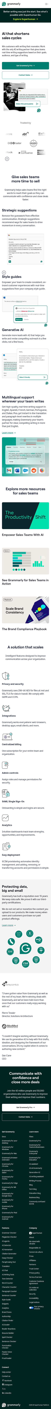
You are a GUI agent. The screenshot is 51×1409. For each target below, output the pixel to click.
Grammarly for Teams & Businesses (36, 1146)
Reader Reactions (8, 1329)
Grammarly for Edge (10, 1183)
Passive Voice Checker (7, 1353)
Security (32, 1294)
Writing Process (35, 1181)
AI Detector (6, 1245)
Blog (31, 1185)
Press (31, 1256)
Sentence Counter (9, 1295)
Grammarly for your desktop (9, 1142)
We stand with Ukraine (34, 1242)
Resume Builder (8, 1333)
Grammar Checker (9, 1233)
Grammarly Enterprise (33, 1152)
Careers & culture (36, 1252)
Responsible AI (35, 1248)
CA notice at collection (33, 1289)
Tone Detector (7, 1279)
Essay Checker (7, 1258)
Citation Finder (7, 1320)
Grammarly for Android (7, 1218)
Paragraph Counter (9, 1291)
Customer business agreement (36, 1282)
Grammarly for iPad (9, 1213)
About (31, 1237)
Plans (31, 1137)
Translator (6, 1266)
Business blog (34, 1197)
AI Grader (6, 1325)
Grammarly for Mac (9, 1153)
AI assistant (33, 1164)
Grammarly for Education (35, 1159)
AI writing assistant (36, 1176)
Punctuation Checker (6, 1347)
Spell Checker (7, 1337)
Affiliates (32, 1260)
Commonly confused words (37, 1203)
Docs (4, 1137)
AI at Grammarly (35, 1168)
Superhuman (37, 1233)
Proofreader (7, 1358)
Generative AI (34, 1172)
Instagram (8, 1385)
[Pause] (7, 159)
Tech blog (33, 1189)
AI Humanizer (7, 1250)
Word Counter (7, 1283)
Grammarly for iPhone (7, 1207)
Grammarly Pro (35, 1141)
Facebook (8, 1381)
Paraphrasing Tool (9, 1262)
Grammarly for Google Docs (7, 1195)
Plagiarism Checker (9, 1237)
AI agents (5, 1241)
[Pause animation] (4, 273)
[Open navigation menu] (46, 4)
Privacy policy (34, 1273)
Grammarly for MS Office (9, 1188)
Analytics (5, 1308)
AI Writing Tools (8, 1275)
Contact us (6, 1376)
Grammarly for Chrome (7, 1165)
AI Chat (5, 1270)
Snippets (5, 1304)
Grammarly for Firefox (7, 1178)
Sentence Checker (9, 1341)
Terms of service (35, 1277)
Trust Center (34, 1269)
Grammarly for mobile (7, 1201)
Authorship (6, 1316)
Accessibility (33, 1298)
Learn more (7, 432)
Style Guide (6, 1300)
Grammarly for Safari (7, 1171)
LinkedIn (7, 1393)
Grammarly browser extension (9, 1159)
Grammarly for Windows (7, 1148)
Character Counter (9, 1287)
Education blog (35, 1193)
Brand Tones (6, 1312)
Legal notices (34, 1302)
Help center (6, 1372)
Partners (32, 1265)
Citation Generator (9, 1254)
